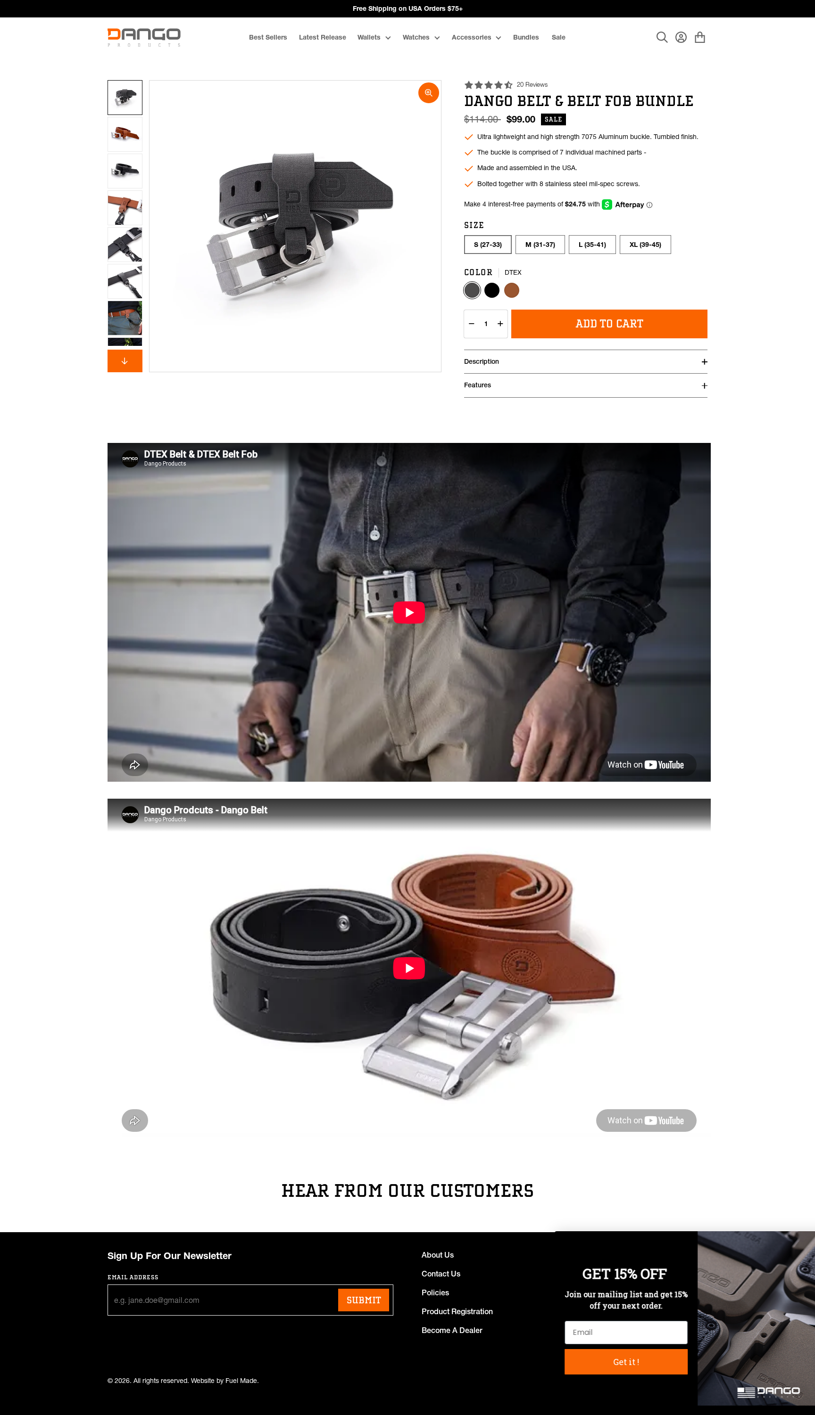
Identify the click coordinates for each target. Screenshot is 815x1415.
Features (477, 385)
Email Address (133, 1277)
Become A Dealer (452, 1330)
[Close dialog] (793, 1243)
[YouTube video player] (409, 612)
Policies (435, 1292)
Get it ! (591, 1361)
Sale (559, 37)
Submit (364, 1300)
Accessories (471, 37)
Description (481, 361)
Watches (416, 37)
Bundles (526, 37)
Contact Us (441, 1273)
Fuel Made (241, 1381)
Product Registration (457, 1311)
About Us (438, 1255)
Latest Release (322, 37)
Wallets (369, 37)
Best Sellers (268, 37)
